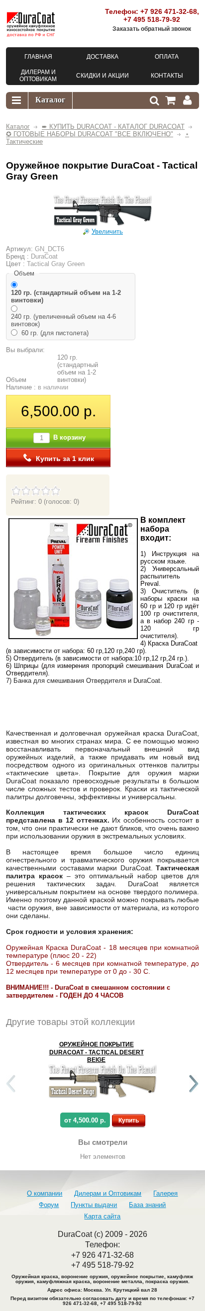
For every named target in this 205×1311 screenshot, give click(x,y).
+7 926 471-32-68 (168, 11)
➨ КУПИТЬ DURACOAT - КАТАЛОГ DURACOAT (113, 126)
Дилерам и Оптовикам (107, 1193)
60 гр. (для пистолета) (55, 333)
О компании (44, 1193)
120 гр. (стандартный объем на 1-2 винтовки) (66, 296)
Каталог (18, 126)
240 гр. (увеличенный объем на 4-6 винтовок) (63, 320)
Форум (49, 1205)
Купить (128, 1120)
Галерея (165, 1193)
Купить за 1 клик (65, 459)
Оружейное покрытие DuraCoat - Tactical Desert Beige (96, 1052)
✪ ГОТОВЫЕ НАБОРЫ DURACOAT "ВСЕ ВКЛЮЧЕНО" (89, 134)
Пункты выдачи (94, 1205)
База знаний (147, 1205)
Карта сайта (102, 1216)
